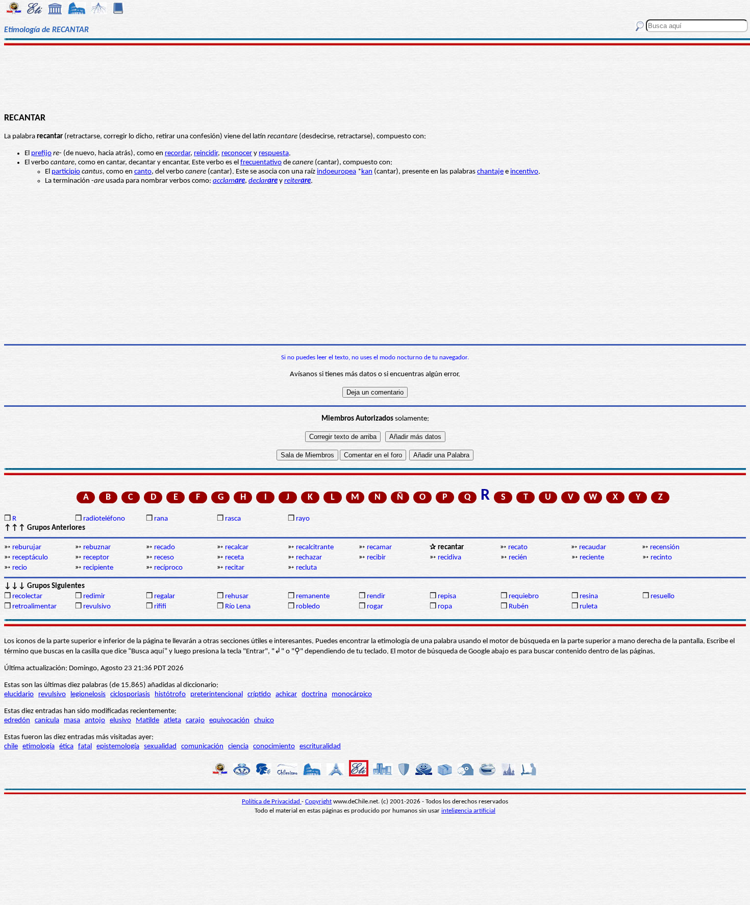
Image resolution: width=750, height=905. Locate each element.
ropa (445, 606)
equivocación (229, 720)
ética (66, 746)
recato (518, 547)
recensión (665, 547)
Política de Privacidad (272, 801)
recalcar (236, 547)
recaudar (592, 547)
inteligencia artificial (468, 811)
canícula (47, 720)
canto (143, 172)
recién (518, 557)
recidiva (449, 557)
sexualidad (160, 746)
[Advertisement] (374, 78)
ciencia (238, 746)
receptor (96, 557)
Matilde (147, 720)
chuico (264, 720)
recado (164, 547)
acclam (229, 181)
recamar (379, 547)
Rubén (519, 606)
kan (366, 172)
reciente (592, 557)
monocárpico (352, 694)
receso (164, 557)
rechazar (309, 557)
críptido (259, 694)
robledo (308, 606)
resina (589, 596)
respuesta (274, 153)
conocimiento (274, 746)
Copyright (318, 801)
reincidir (206, 153)
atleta (172, 720)
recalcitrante (315, 547)
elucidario (19, 694)
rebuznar (97, 547)
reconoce (235, 153)
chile (11, 746)
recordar (177, 153)
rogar (375, 606)
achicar (286, 694)
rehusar (236, 596)
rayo (303, 519)
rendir (376, 596)
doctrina (314, 694)
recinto (661, 557)
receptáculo (30, 557)
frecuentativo (261, 162)
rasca (233, 519)
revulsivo (97, 606)
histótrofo (170, 694)
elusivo (120, 720)
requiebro (524, 596)
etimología (38, 746)
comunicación (202, 746)
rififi (160, 606)
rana (161, 519)
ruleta (588, 606)
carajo (195, 720)
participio (66, 172)
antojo (95, 720)
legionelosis (88, 694)
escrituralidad (320, 746)
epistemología (117, 746)
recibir (376, 557)
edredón (17, 720)
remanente (313, 596)
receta (234, 557)
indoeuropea (336, 172)
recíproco (168, 568)
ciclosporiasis (130, 694)
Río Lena (238, 606)
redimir (94, 596)
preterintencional (216, 694)
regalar (164, 596)
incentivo (524, 172)
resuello (662, 596)
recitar (234, 568)
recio (19, 568)
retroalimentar (34, 606)
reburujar (26, 547)
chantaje (490, 172)
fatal (85, 746)
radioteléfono (104, 519)
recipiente (98, 568)
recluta (306, 568)
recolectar (27, 596)
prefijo (41, 153)
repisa (447, 596)
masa (72, 720)
